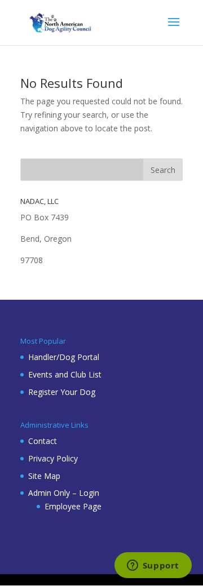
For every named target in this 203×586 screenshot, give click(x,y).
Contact (42, 441)
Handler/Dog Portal (63, 357)
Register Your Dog (61, 392)
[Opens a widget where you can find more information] (153, 566)
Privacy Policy (53, 458)
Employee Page (73, 506)
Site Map (44, 475)
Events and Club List (65, 374)
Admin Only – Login (63, 492)
